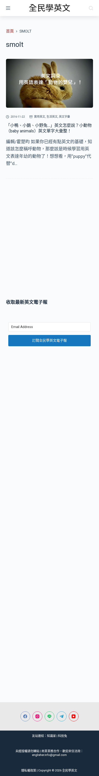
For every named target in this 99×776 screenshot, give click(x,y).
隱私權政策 (28, 770)
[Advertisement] (49, 240)
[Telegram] (62, 716)
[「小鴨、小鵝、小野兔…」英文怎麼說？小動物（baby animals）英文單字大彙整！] (49, 83)
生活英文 (52, 116)
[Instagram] (37, 716)
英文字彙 (64, 116)
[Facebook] (25, 716)
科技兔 (62, 735)
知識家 (51, 735)
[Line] (50, 716)
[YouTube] (74, 716)
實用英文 (39, 116)
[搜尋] (91, 8)
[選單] (8, 8)
